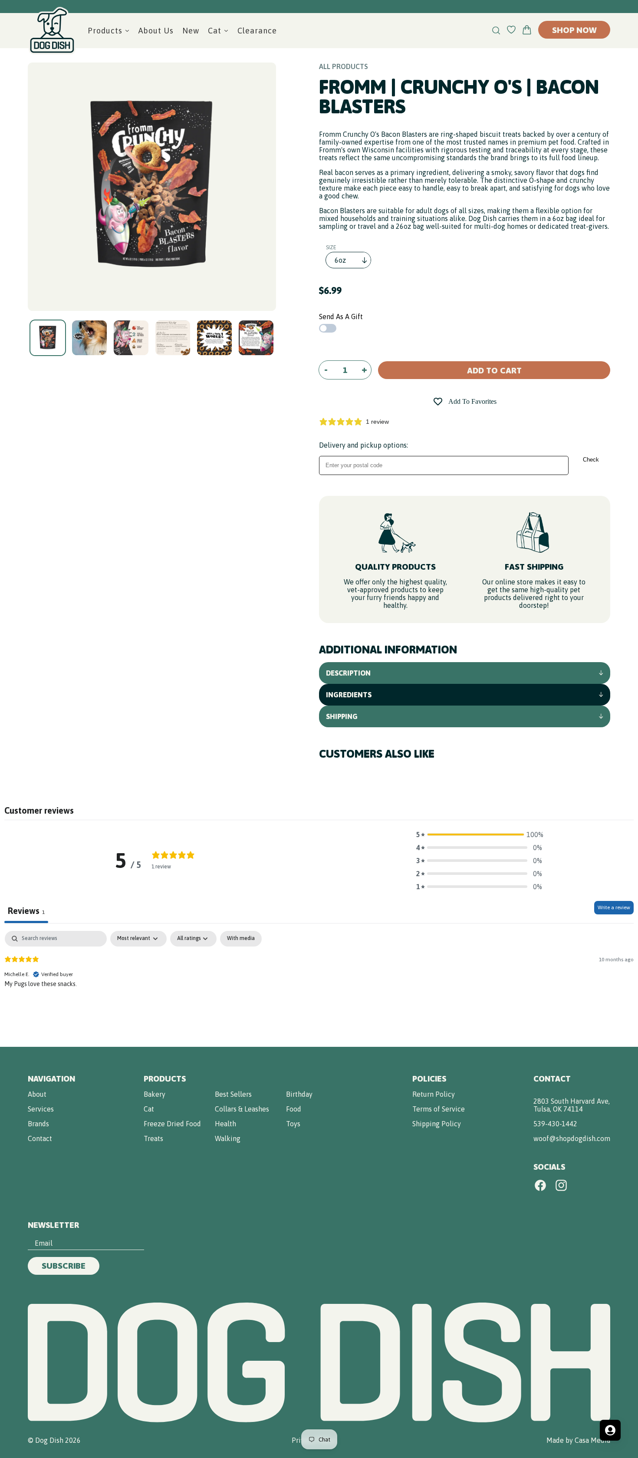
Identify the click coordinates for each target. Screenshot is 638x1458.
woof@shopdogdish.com (571, 1138)
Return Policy (433, 1094)
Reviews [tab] (26, 911)
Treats (153, 1138)
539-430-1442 (555, 1124)
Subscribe (64, 1265)
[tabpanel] (319, 986)
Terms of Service (438, 1109)
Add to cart (494, 370)
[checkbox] (241, 939)
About (37, 1094)
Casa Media (592, 1440)
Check (591, 459)
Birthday (299, 1094)
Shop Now (574, 30)
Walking (227, 1138)
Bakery (154, 1094)
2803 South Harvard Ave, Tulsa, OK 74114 (571, 1105)
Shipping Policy (436, 1124)
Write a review (614, 907)
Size (331, 247)
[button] (479, 834)
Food (293, 1109)
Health (225, 1124)
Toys (293, 1124)
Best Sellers (233, 1094)
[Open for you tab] (610, 1430)
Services (41, 1109)
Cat (149, 1109)
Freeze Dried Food (172, 1124)
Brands (38, 1124)
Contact (40, 1138)
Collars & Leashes (242, 1109)
